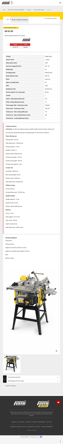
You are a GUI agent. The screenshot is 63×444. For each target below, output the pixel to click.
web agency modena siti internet (31, 430)
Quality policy (14, 422)
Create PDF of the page (10, 385)
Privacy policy (21, 422)
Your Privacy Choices (34, 436)
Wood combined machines (39, 9)
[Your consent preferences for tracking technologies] (60, 441)
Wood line (29, 9)
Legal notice (49, 422)
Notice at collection (25, 436)
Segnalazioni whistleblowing (38, 422)
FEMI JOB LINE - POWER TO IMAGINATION (16, 9)
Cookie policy (28, 422)
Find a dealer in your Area (51, 18)
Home (4, 9)
